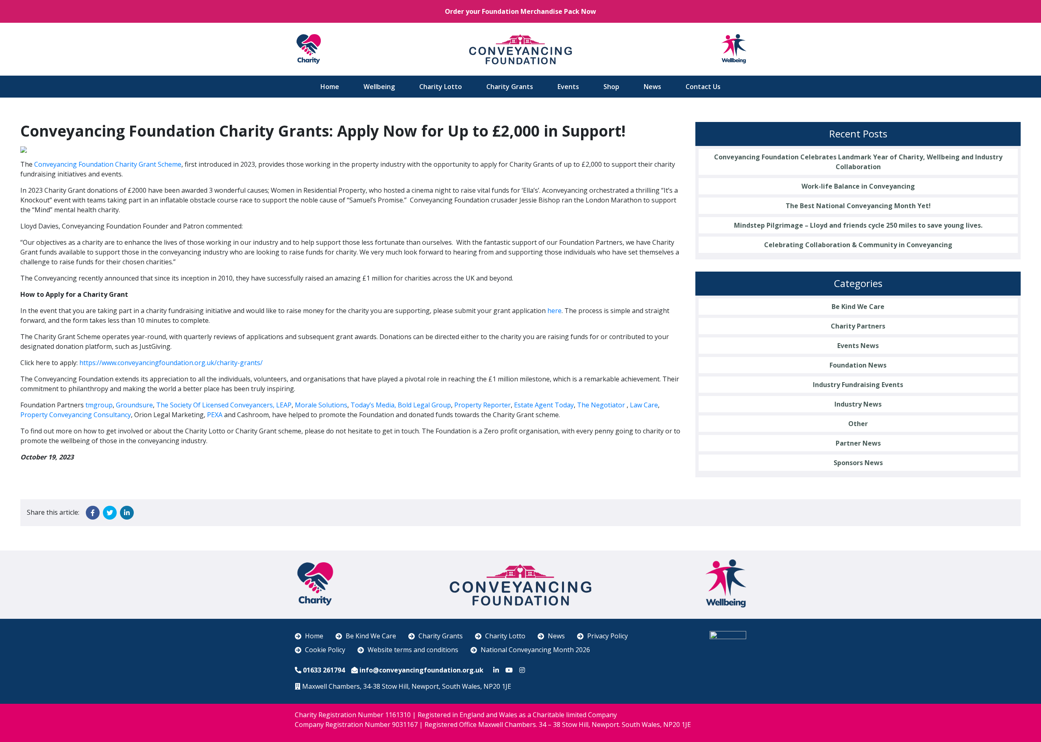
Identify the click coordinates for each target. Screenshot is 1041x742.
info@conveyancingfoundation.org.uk (421, 670)
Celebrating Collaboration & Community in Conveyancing (858, 244)
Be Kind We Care (858, 306)
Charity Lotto (440, 86)
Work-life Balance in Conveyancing (858, 186)
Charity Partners (858, 326)
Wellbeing (379, 86)
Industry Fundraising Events (858, 384)
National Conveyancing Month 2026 (535, 649)
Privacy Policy (607, 635)
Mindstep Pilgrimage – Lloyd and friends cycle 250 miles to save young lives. (858, 225)
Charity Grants (509, 86)
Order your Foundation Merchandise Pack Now (520, 11)
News (652, 86)
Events (568, 86)
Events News (858, 345)
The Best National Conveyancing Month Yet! (858, 205)
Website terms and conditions (413, 649)
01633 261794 (324, 670)
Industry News (858, 404)
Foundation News (858, 365)
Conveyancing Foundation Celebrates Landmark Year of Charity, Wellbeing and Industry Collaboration (858, 161)
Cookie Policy (325, 649)
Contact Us (703, 86)
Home (329, 86)
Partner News (858, 443)
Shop (611, 86)
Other (858, 423)
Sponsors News (858, 462)
